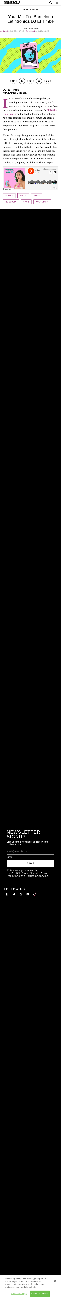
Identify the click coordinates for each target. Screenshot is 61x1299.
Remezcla (27, 9)
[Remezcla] (12, 2)
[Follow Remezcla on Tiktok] (35, 892)
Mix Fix (23, 196)
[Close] (55, 1281)
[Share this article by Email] (39, 81)
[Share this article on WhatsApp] (13, 81)
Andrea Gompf (32, 28)
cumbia (9, 196)
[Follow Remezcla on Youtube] (28, 892)
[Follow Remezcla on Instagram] (21, 892)
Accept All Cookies (39, 1293)
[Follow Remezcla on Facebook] (7, 892)
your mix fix (42, 202)
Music (35, 9)
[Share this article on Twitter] (30, 81)
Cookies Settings (19, 1293)
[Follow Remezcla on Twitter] (14, 892)
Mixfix (37, 196)
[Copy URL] (48, 81)
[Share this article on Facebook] (22, 81)
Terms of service (37, 876)
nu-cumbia (11, 202)
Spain (26, 202)
